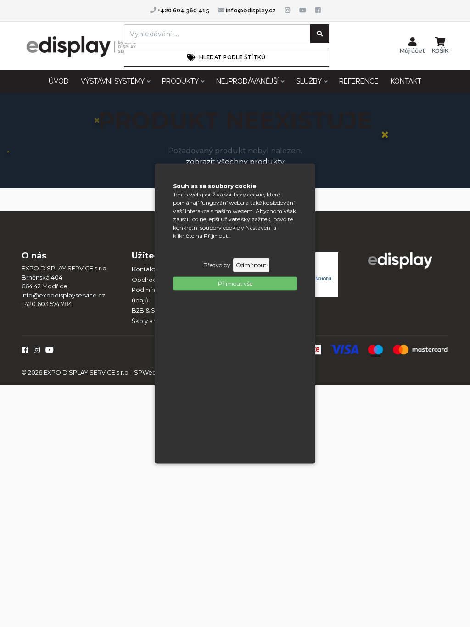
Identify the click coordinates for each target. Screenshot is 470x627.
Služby (309, 81)
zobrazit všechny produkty (235, 161)
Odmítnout (251, 265)
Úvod (59, 81)
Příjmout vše (235, 283)
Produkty (180, 81)
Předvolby (216, 265)
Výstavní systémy (113, 81)
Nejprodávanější (247, 81)
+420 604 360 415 (182, 10)
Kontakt (406, 81)
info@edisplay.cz (250, 10)
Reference (359, 81)
